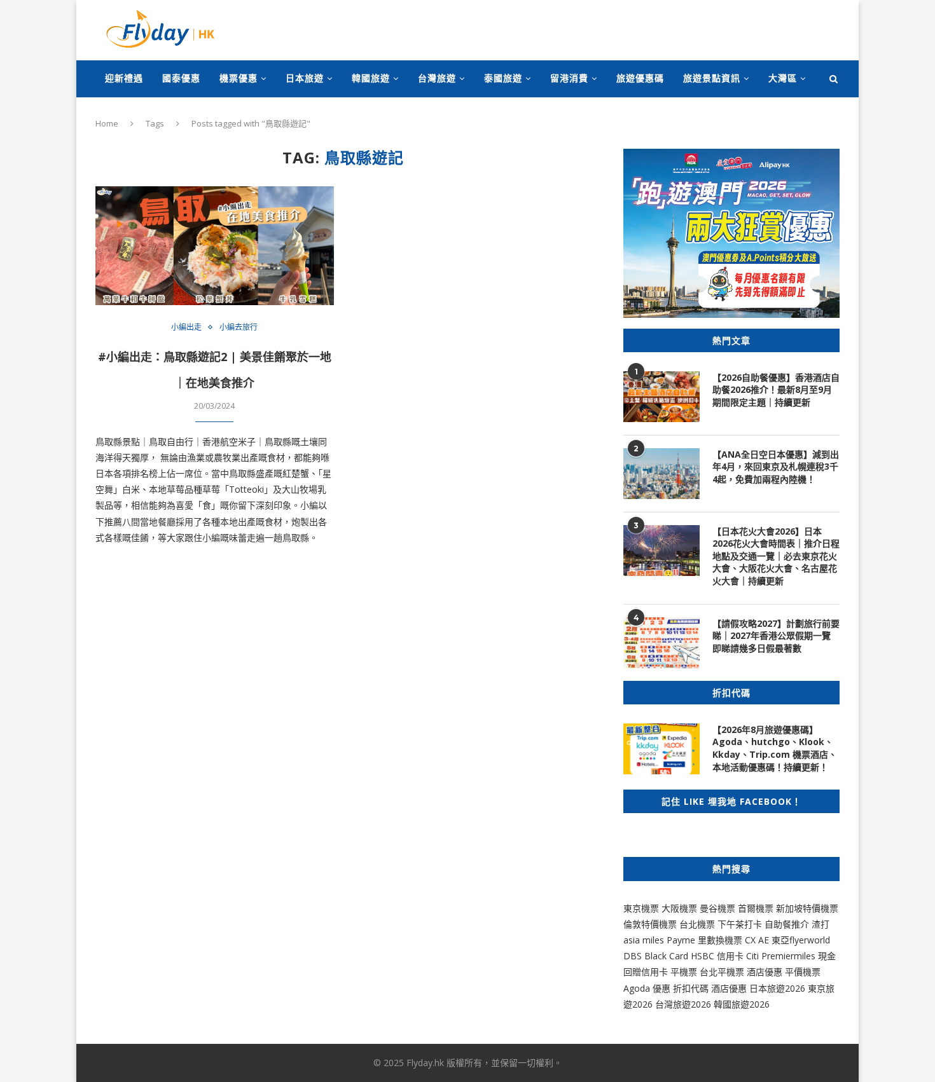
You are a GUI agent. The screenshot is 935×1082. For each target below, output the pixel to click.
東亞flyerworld (801, 940)
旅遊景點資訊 (711, 78)
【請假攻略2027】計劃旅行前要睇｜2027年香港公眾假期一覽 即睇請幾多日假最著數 (776, 635)
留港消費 (569, 78)
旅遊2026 (750, 1004)
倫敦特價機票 (650, 924)
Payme (682, 940)
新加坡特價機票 (807, 908)
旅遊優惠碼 (640, 78)
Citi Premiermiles (780, 956)
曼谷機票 (717, 908)
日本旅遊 (305, 78)
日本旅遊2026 (777, 988)
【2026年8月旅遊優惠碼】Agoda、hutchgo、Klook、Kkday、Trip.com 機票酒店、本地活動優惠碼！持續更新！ (774, 748)
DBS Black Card (655, 956)
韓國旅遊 (371, 78)
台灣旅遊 (437, 78)
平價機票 (803, 972)
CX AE (757, 940)
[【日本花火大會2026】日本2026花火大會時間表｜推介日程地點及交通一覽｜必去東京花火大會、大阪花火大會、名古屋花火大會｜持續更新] (661, 550)
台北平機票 (723, 972)
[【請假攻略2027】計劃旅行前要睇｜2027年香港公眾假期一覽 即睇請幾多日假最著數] (661, 642)
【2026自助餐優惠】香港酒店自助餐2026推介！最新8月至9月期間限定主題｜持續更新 (776, 389)
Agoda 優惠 (648, 988)
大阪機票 (679, 908)
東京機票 (641, 908)
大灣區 (782, 78)
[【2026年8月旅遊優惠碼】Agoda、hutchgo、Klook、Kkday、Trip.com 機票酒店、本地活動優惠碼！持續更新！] (661, 748)
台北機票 (697, 924)
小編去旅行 (238, 327)
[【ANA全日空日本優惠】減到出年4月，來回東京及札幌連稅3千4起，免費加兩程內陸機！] (661, 473)
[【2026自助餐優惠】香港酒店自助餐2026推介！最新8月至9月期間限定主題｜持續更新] (661, 396)
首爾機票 (755, 908)
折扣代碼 (691, 988)
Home (106, 123)
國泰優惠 (181, 78)
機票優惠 (238, 78)
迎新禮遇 (124, 78)
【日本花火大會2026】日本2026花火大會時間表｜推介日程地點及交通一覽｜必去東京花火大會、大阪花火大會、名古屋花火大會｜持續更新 (776, 556)
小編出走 (186, 327)
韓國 (722, 1004)
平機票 (685, 972)
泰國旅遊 (503, 78)
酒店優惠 (764, 972)
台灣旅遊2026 (683, 1004)
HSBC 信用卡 (717, 956)
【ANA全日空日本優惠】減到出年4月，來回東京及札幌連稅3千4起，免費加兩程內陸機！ (775, 466)
